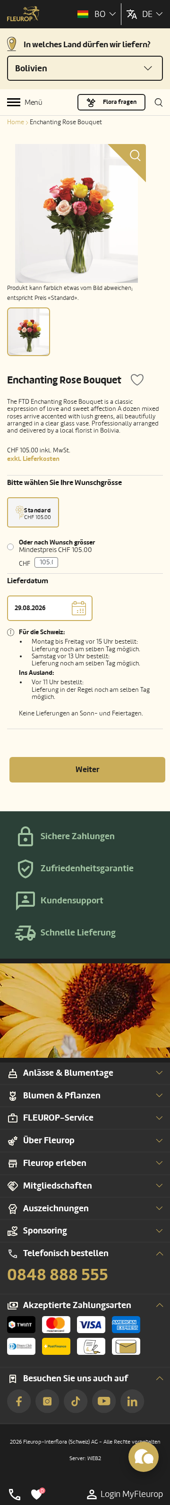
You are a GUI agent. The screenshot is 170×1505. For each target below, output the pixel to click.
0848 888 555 (57, 1275)
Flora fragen (119, 102)
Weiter (87, 769)
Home (15, 122)
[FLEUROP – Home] (23, 14)
